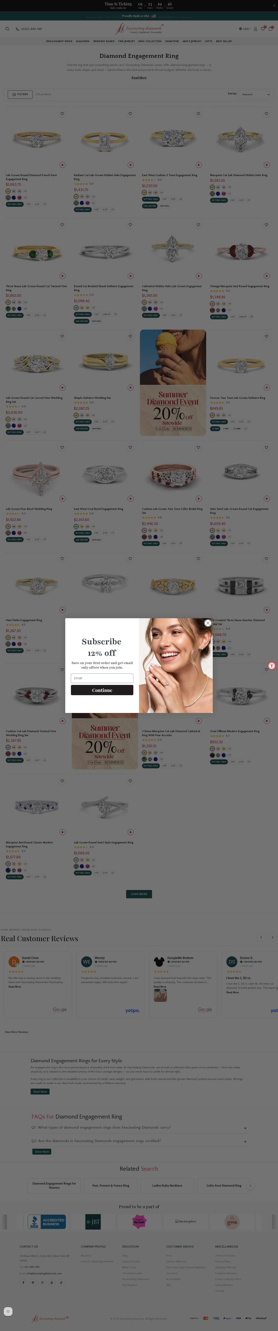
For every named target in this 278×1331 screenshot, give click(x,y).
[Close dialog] (208, 623)
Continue (102, 690)
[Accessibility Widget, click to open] (272, 665)
